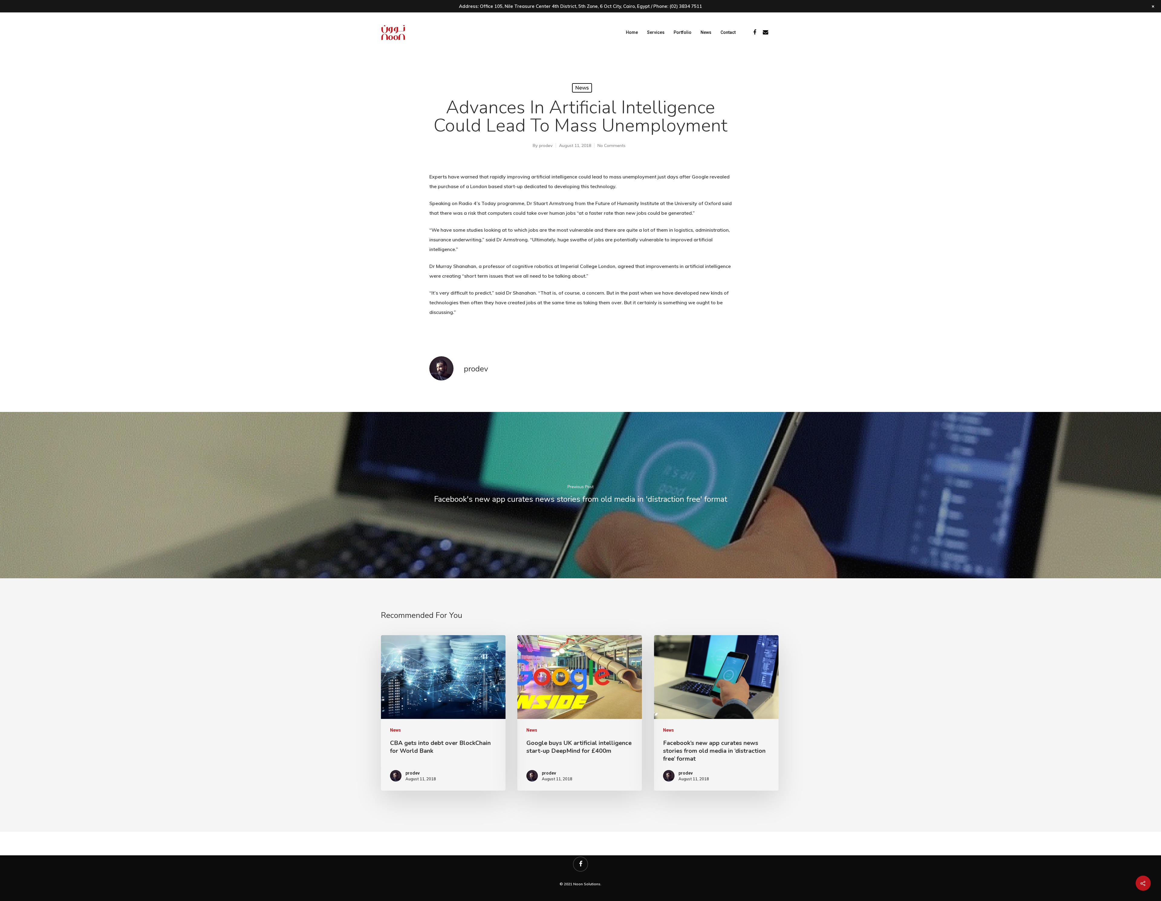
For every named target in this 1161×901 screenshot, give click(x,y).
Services (656, 32)
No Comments (611, 145)
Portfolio (682, 32)
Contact (728, 32)
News (706, 32)
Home (632, 32)
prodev (546, 145)
